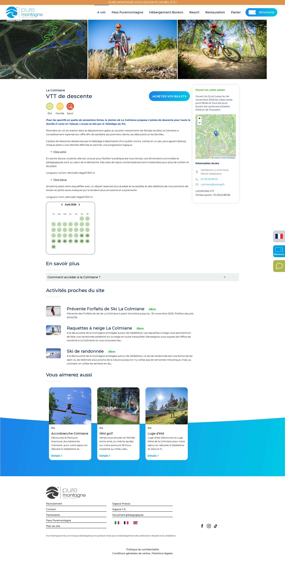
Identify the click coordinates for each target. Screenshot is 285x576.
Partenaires (53, 515)
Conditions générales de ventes (131, 553)
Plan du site (53, 526)
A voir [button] (101, 12)
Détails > (56, 455)
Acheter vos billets (169, 96)
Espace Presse (121, 503)
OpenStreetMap (228, 157)
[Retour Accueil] (24, 12)
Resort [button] (194, 12)
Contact (51, 509)
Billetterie (266, 12)
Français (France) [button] (278, 234)
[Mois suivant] (79, 204)
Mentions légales (162, 553)
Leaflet (216, 157)
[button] (216, 134)
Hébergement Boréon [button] (166, 12)
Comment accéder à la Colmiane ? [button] (74, 277)
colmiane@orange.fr (213, 184)
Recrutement (54, 503)
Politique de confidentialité (142, 549)
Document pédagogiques (128, 515)
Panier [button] (236, 12)
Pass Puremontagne (127, 12)
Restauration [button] (215, 12)
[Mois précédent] (62, 204)
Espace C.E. (119, 509)
